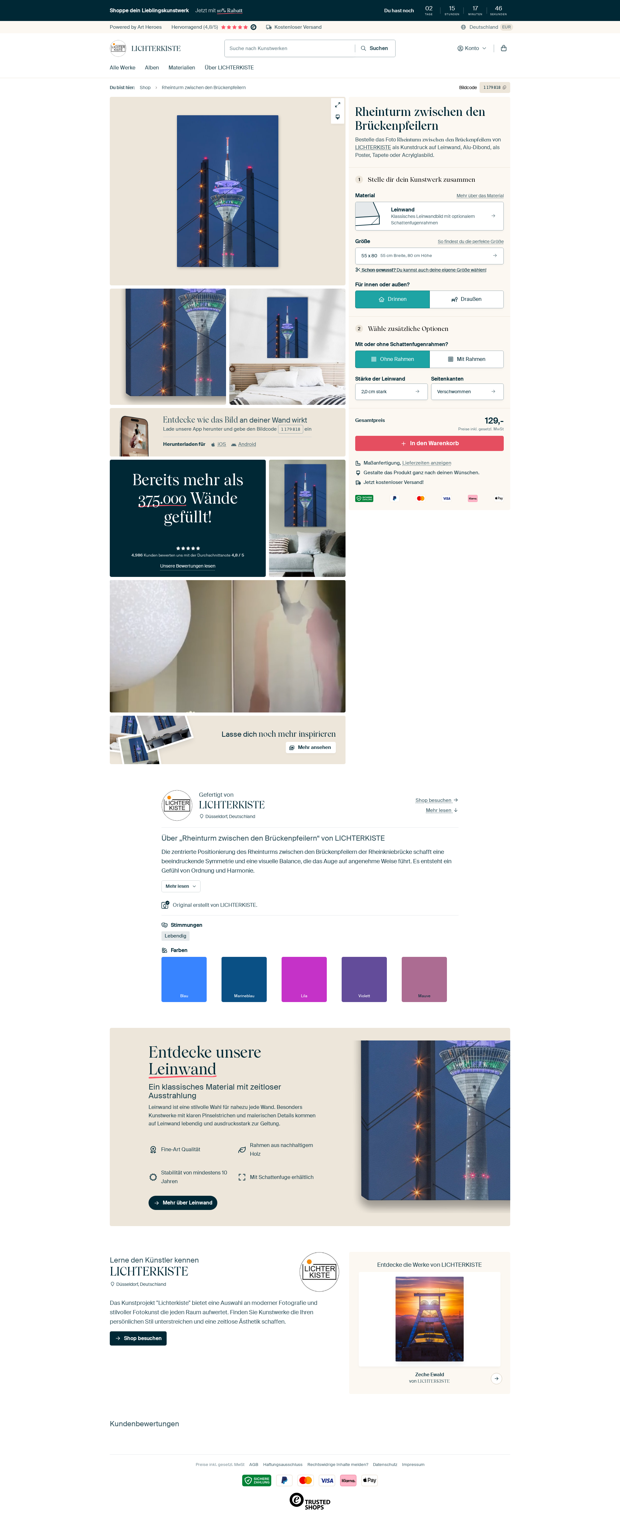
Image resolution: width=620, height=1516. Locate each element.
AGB (253, 1464)
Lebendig (175, 936)
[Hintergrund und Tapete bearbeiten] (337, 117)
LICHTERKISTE (156, 48)
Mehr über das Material (480, 196)
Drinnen (397, 299)
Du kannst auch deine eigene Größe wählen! (424, 270)
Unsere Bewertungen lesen (187, 566)
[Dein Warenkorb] (503, 48)
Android (247, 444)
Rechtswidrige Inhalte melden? (337, 1464)
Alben (152, 67)
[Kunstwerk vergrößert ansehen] (337, 104)
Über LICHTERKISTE (229, 67)
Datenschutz (385, 1464)
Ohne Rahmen (397, 359)
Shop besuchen (434, 800)
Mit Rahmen (471, 359)
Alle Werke (122, 67)
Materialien (182, 67)
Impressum (413, 1464)
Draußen (471, 299)
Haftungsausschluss (283, 1464)
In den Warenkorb (434, 443)
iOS (222, 444)
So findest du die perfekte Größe (471, 241)
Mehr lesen (439, 810)
